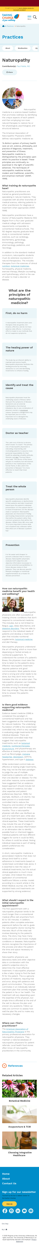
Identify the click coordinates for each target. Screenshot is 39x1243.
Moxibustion (22, 48)
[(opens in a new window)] (5, 1212)
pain (11, 626)
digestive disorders (10, 628)
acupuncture (8, 748)
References (15, 1065)
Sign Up (9, 1204)
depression (18, 757)
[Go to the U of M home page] (17, 3)
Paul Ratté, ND (23, 66)
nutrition (6, 266)
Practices (10, 26)
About (7, 48)
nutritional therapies (20, 746)
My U (4, 1229)
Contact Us (9, 1183)
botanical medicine (23, 639)
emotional (24, 410)
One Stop (5, 1224)
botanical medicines (20, 266)
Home (3, 26)
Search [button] (35, 17)
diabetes (29, 759)
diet (16, 457)
